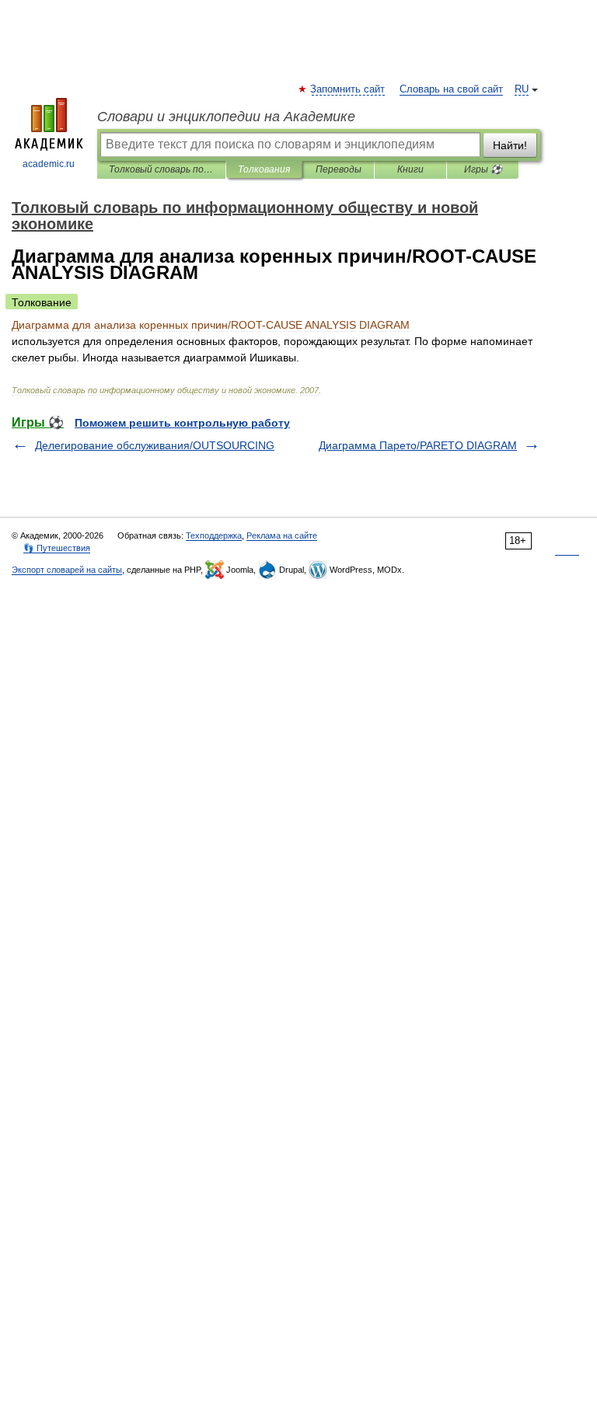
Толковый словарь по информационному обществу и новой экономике (161, 169)
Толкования (264, 169)
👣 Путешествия (56, 548)
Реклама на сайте (281, 535)
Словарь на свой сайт (451, 89)
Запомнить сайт (348, 89)
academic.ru (49, 164)
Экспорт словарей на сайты (67, 569)
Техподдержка (214, 535)
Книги (410, 169)
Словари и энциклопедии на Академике (226, 116)
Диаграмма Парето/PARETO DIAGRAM (418, 445)
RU (522, 89)
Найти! (510, 145)
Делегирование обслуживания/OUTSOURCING (154, 445)
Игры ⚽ (483, 169)
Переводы (338, 169)
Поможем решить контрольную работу (182, 423)
